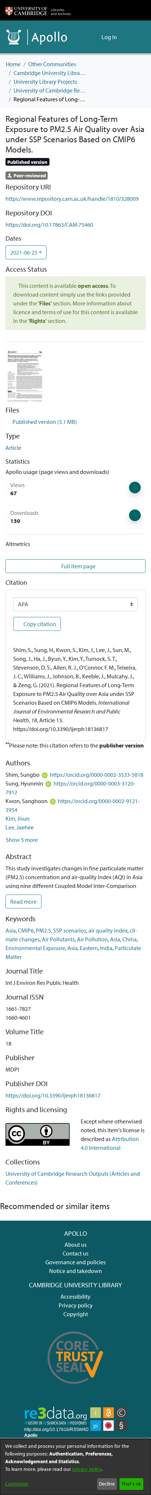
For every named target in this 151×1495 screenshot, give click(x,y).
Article (13, 447)
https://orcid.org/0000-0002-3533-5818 (96, 774)
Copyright (75, 1314)
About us (75, 1244)
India (106, 948)
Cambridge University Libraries (50, 72)
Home (13, 64)
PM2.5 (43, 930)
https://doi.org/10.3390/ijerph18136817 (52, 1095)
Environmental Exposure (35, 948)
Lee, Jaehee (19, 827)
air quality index (108, 930)
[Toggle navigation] (135, 37)
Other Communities (52, 64)
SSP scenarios (69, 930)
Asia (10, 930)
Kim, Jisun (17, 818)
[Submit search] (84, 37)
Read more (23, 901)
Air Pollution (92, 939)
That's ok (131, 1483)
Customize (16, 1483)
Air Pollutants (58, 939)
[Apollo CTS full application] (75, 1388)
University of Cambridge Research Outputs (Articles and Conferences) (50, 90)
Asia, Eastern (82, 948)
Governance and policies (75, 1262)
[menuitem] (94, 37)
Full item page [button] (78, 566)
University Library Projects (45, 81)
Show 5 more (22, 839)
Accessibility (75, 1296)
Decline (107, 1483)
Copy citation (39, 624)
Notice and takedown (75, 1270)
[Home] (38, 10)
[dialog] (75, 1467)
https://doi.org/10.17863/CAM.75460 (49, 224)
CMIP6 (26, 930)
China (129, 939)
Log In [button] (110, 37)
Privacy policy (76, 1305)
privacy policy (87, 1469)
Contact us (75, 1253)
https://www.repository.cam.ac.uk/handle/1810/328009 (72, 198)
